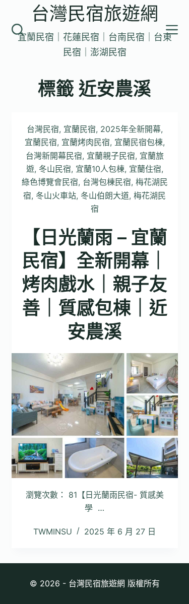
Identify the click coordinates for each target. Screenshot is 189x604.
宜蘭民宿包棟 (138, 142)
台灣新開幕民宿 (54, 156)
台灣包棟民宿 (107, 182)
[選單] (172, 30)
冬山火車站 (56, 195)
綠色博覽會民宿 (50, 182)
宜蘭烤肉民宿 (85, 142)
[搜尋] (18, 30)
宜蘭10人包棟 (100, 169)
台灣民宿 (43, 129)
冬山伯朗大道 (105, 195)
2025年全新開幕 (130, 129)
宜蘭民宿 (80, 129)
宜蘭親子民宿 (111, 156)
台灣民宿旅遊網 (94, 14)
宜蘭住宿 (145, 169)
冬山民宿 (55, 169)
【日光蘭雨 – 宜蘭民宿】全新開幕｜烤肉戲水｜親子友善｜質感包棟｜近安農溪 (94, 284)
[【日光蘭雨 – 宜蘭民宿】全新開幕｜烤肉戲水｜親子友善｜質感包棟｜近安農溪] (95, 415)
